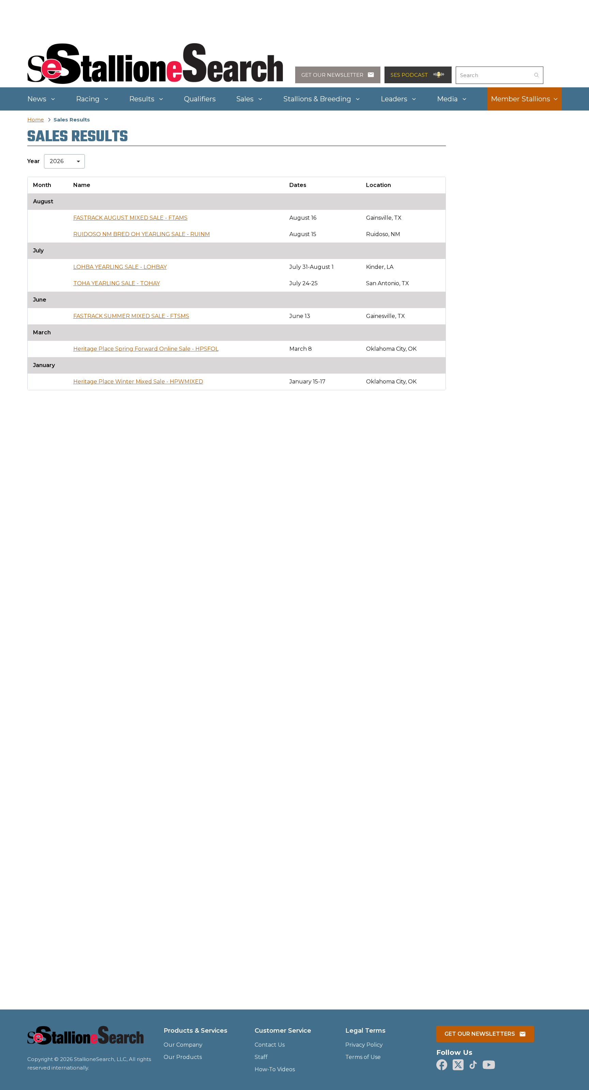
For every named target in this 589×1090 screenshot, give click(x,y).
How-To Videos (275, 1069)
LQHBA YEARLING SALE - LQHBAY (120, 267)
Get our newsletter (332, 75)
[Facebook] (441, 1064)
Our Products (183, 1057)
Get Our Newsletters (479, 1034)
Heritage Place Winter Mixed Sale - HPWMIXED (138, 381)
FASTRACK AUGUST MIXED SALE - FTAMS (130, 218)
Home (35, 119)
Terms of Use (363, 1057)
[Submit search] (536, 75)
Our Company (183, 1045)
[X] (458, 1064)
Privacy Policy (364, 1045)
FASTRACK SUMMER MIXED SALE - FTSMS (131, 316)
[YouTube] (489, 1065)
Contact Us (270, 1045)
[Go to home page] (85, 1039)
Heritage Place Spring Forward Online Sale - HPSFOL (145, 349)
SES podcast (409, 75)
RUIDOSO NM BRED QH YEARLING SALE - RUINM (141, 234)
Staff (261, 1057)
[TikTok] (473, 1065)
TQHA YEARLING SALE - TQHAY (116, 283)
